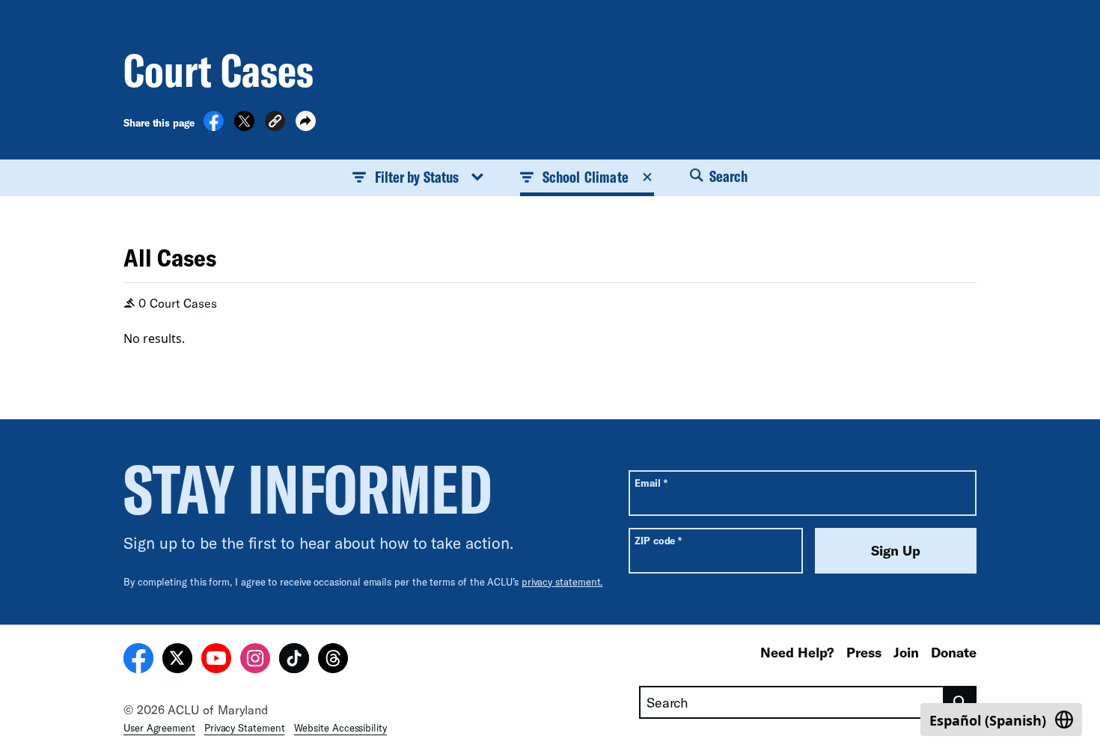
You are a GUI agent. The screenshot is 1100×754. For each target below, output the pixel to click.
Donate (954, 652)
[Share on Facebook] (214, 126)
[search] (960, 702)
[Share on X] (244, 126)
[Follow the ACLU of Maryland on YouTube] (216, 660)
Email (651, 482)
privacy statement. (562, 582)
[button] (275, 123)
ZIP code (658, 540)
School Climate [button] (586, 176)
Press (863, 652)
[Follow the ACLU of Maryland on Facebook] (138, 660)
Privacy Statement (244, 728)
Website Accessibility (340, 728)
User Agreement (159, 728)
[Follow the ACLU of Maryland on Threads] (333, 660)
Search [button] (727, 176)
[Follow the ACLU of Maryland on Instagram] (255, 660)
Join (906, 652)
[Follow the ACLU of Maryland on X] (177, 660)
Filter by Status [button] (417, 176)
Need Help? (797, 652)
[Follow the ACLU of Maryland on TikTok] (294, 660)
